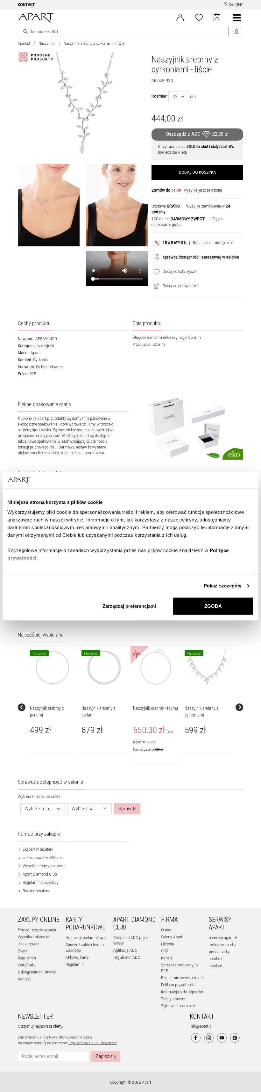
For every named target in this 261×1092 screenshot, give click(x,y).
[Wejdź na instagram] (209, 1038)
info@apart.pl (201, 1026)
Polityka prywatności (178, 985)
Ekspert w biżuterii (37, 849)
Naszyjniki (47, 43)
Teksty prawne (173, 999)
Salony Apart (171, 937)
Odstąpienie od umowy (37, 972)
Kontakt (24, 979)
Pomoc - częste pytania (37, 930)
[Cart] (217, 18)
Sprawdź (127, 808)
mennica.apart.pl (223, 937)
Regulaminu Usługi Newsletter (92, 1043)
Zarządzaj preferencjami (129, 605)
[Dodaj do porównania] (155, 286)
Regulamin (27, 958)
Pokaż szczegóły (223, 585)
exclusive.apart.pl (223, 945)
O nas (166, 930)
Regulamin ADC (126, 957)
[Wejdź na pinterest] (235, 1038)
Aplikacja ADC (125, 950)
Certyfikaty (26, 965)
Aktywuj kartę (77, 957)
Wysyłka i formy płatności (44, 866)
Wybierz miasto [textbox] (39, 808)
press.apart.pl (220, 952)
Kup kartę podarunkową (85, 937)
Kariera (167, 958)
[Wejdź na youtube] (222, 1038)
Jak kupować (28, 944)
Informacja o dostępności (182, 992)
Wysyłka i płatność (33, 937)
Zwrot (23, 951)
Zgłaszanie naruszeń (178, 1006)
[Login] (180, 16)
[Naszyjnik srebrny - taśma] (155, 667)
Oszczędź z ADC (197, 134)
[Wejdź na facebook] (196, 1038)
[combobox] (178, 96)
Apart (35, 353)
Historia (167, 944)
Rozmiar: (159, 96)
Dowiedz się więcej (172, 152)
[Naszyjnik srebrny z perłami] (52, 667)
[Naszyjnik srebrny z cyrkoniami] (207, 667)
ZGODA (213, 605)
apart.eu (215, 966)
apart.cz (215, 959)
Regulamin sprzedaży (40, 882)
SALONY (235, 5)
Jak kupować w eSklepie (42, 857)
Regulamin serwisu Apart (182, 978)
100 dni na (178, 219)
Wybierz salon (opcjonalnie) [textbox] (86, 808)
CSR (164, 951)
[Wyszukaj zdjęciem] (37, 57)
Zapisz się (105, 1056)
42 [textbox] (175, 96)
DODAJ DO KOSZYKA (197, 172)
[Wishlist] (199, 16)
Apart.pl (24, 43)
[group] (53, 707)
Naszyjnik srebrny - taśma (155, 708)
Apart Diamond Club (39, 874)
